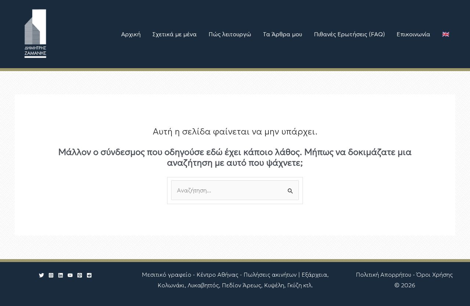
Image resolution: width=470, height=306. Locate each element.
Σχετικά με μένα (174, 34)
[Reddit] (89, 275)
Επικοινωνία (413, 34)
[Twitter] (41, 275)
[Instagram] (51, 275)
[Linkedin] (60, 275)
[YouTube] (70, 275)
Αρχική (131, 34)
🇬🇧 (445, 34)
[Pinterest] (79, 275)
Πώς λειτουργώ (230, 34)
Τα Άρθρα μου (282, 34)
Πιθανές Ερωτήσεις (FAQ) (349, 34)
